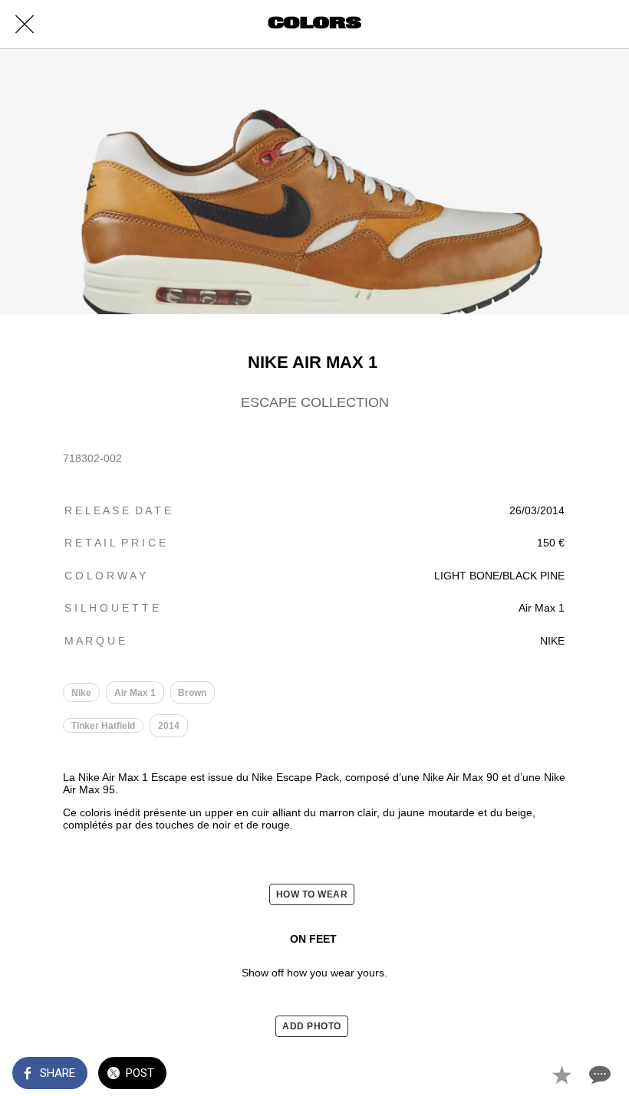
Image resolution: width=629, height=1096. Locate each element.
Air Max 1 (135, 692)
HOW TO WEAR (312, 894)
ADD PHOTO (311, 1026)
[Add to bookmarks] (561, 1074)
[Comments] (598, 1074)
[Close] (24, 24)
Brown (192, 692)
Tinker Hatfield (103, 725)
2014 (168, 725)
